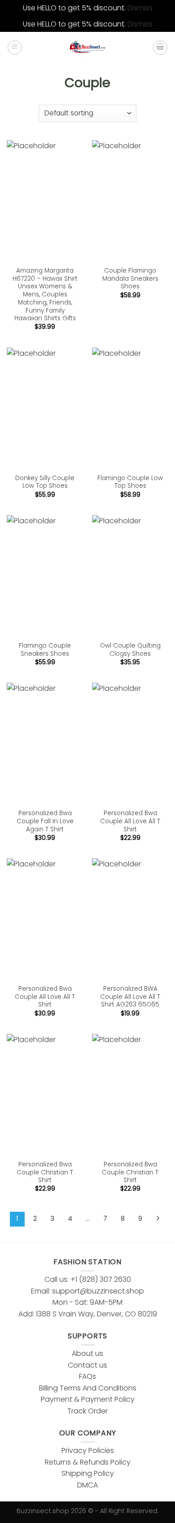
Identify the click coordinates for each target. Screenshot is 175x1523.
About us (87, 1353)
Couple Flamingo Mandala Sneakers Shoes (130, 279)
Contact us (87, 1365)
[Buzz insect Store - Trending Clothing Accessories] (88, 47)
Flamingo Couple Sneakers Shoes (45, 650)
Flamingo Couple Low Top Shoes (130, 482)
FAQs (87, 1376)
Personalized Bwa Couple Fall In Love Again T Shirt (45, 821)
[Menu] (15, 47)
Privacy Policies (87, 1450)
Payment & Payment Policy (88, 1399)
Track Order (87, 1411)
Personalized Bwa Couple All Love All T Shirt (130, 821)
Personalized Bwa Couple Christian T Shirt (45, 1172)
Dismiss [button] (140, 8)
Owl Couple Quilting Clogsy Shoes (130, 650)
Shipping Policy (87, 1473)
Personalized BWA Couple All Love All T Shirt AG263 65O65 (130, 997)
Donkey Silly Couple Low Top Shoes (44, 482)
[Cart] (160, 47)
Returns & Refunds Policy (88, 1462)
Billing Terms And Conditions (87, 1388)
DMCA (87, 1485)
